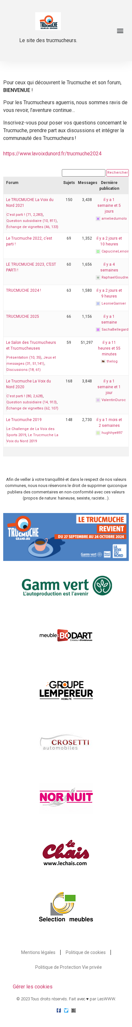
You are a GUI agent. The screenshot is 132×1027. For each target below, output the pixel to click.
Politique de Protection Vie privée (68, 967)
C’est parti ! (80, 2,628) (24, 396)
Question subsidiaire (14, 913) (31, 402)
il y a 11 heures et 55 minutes (109, 348)
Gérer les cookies (33, 987)
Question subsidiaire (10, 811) (31, 221)
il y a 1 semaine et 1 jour (109, 387)
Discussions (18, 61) (23, 370)
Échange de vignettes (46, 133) (32, 227)
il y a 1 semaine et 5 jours (109, 205)
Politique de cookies (86, 952)
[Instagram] (73, 1010)
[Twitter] (66, 1010)
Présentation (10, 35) (23, 357)
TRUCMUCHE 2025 (22, 316)
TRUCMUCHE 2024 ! (23, 290)
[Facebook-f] (59, 1010)
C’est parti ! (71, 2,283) (24, 215)
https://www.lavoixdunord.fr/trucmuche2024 (52, 154)
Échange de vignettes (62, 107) (32, 408)
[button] (120, 30)
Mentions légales (38, 952)
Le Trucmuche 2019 (24, 419)
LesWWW (106, 998)
